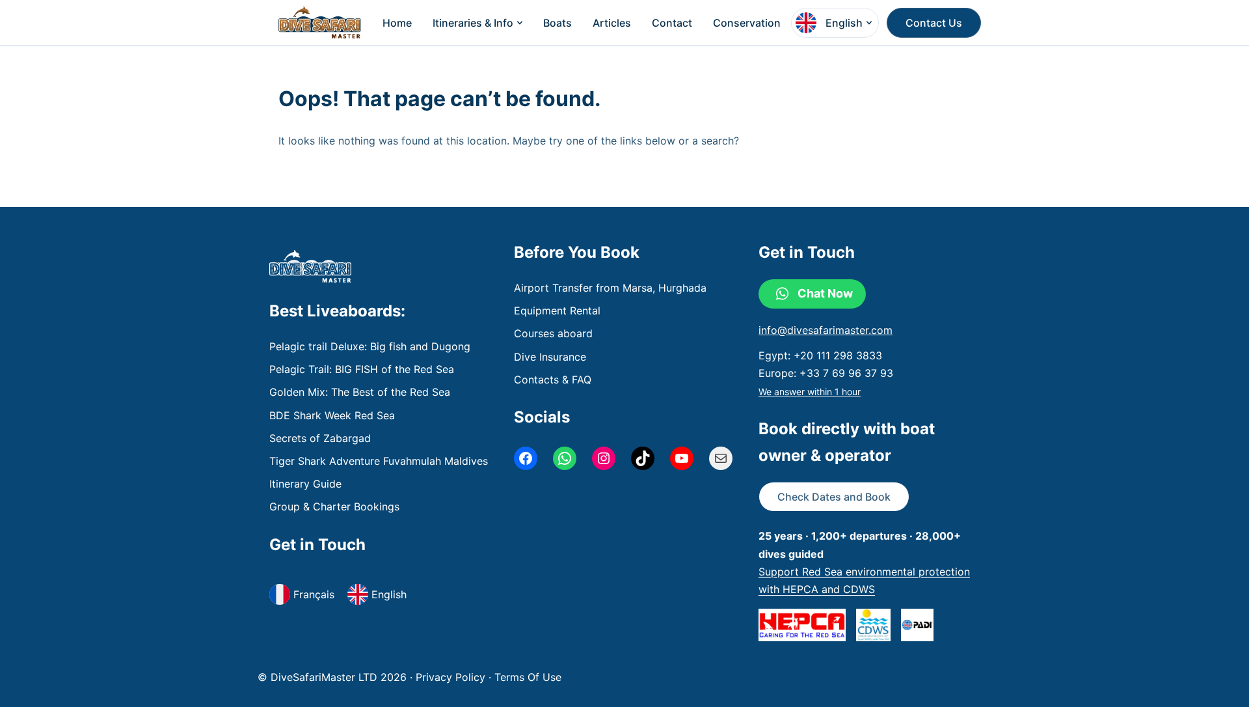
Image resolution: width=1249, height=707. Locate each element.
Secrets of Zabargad (320, 438)
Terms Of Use (527, 677)
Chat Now (825, 293)
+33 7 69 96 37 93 (846, 373)
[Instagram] (603, 458)
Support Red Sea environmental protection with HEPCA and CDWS (864, 580)
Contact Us (934, 22)
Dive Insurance (550, 356)
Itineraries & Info (473, 22)
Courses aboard (553, 333)
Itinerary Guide (305, 483)
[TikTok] (642, 458)
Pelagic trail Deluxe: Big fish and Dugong (369, 346)
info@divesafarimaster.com (826, 330)
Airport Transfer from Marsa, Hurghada (610, 287)
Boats (557, 22)
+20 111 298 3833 (838, 355)
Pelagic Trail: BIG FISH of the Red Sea (361, 369)
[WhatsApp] (564, 458)
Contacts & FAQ (552, 379)
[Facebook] (525, 458)
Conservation (747, 22)
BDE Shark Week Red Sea (332, 415)
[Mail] (720, 458)
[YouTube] (681, 458)
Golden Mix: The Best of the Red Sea (359, 391)
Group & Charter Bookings (334, 506)
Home (397, 22)
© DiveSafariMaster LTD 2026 (334, 677)
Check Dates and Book (834, 496)
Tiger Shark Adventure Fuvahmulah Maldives (378, 460)
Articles (612, 22)
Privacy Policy (452, 677)
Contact (672, 22)
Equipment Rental (557, 310)
